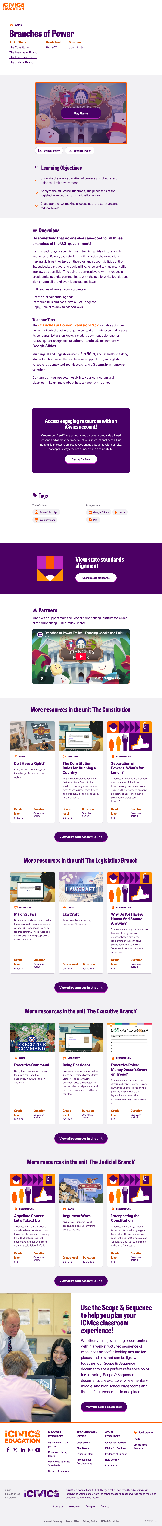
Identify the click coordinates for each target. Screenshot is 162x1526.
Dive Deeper (84, 1448)
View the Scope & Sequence (104, 1407)
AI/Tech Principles (110, 1521)
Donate (105, 1506)
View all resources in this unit (81, 836)
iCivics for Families (115, 1448)
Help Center (112, 1459)
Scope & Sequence (58, 1471)
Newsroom (75, 1506)
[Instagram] (30, 1449)
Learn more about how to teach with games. (80, 382)
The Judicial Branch (21, 62)
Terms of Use (72, 1521)
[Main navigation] (156, 6)
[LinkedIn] (22, 1449)
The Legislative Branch (23, 52)
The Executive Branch (23, 57)
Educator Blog (85, 1454)
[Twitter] (15, 1449)
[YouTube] (37, 1449)
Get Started (83, 1442)
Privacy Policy (90, 1521)
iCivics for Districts (115, 1442)
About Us (58, 1506)
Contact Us (111, 1465)
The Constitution (19, 47)
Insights (91, 1506)
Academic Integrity (52, 1521)
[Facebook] (7, 1449)
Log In (137, 1438)
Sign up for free (81, 459)
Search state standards (96, 577)
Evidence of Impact (116, 1454)
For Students (146, 1432)
